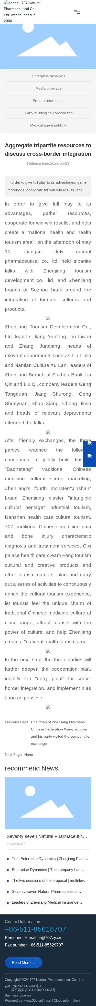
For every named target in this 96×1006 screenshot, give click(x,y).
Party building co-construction (49, 113)
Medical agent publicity (48, 125)
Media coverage (49, 88)
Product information (49, 101)
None (28, 755)
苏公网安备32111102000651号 (33, 990)
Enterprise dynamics (48, 76)
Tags (47, 1000)
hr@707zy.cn (49, 937)
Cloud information (67, 1000)
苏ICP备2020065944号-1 (23, 986)
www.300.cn (33, 1000)
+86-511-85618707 (35, 929)
